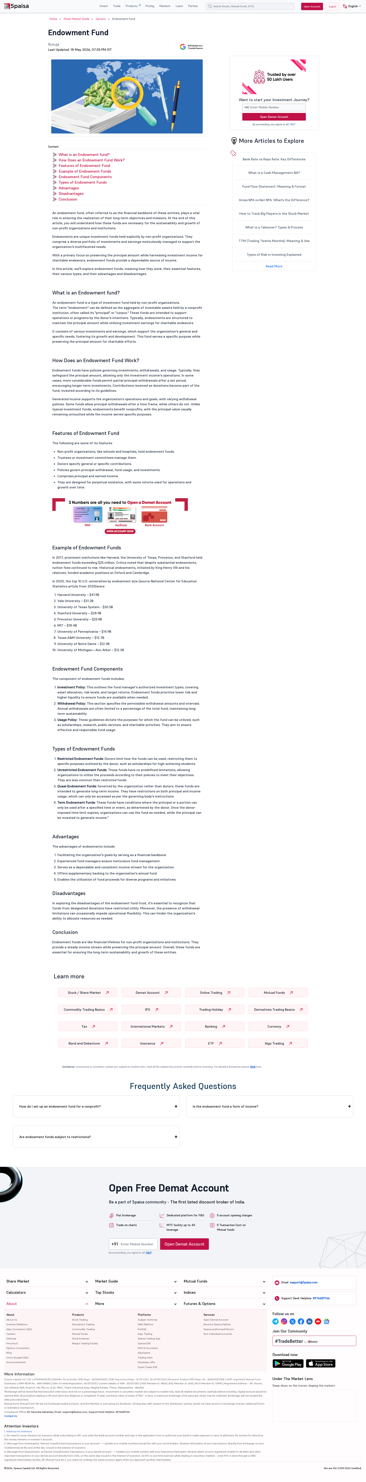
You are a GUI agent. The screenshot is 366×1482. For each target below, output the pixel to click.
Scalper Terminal (147, 1319)
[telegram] (275, 1321)
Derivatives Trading (83, 1324)
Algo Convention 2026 (19, 1329)
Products (132, 6)
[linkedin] (309, 1321)
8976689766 (321, 1298)
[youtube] (318, 1321)
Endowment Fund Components (85, 176)
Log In (332, 6)
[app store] (321, 1364)
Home (53, 19)
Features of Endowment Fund (84, 165)
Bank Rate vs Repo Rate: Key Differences (274, 159)
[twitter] (292, 1321)
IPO (148, 1009)
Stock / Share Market (85, 992)
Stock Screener (80, 1338)
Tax (85, 1026)
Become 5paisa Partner (217, 1324)
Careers (11, 1333)
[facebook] (301, 1321)
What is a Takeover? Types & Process (274, 227)
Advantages (69, 188)
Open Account (312, 6)
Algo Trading (275, 1043)
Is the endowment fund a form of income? (225, 1106)
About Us (11, 1319)
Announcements (16, 1362)
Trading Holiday (211, 1009)
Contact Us (10, 1415)
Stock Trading (80, 1319)
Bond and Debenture (85, 1043)
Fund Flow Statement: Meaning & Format (274, 186)
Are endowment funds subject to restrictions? (55, 1137)
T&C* (292, 124)
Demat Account (148, 992)
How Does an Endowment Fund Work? (92, 160)
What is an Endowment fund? (84, 154)
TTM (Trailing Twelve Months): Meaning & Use (274, 241)
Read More (274, 266)
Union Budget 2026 (17, 1357)
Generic (101, 19)
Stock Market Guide (76, 19)
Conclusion (68, 199)
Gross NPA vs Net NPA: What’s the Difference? (274, 200)
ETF (211, 1043)
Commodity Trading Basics (84, 1009)
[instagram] (284, 1321)
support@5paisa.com (303, 1282)
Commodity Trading (83, 1329)
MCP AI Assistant (148, 1348)
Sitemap (11, 1338)
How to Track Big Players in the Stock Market (274, 213)
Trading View (145, 1357)
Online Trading (211, 992)
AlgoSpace (144, 1352)
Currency (275, 1026)
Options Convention (17, 1348)
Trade (117, 6)
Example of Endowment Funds (85, 171)
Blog (9, 1352)
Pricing (149, 6)
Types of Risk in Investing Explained (274, 254)
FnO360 (142, 1329)
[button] (350, 6)
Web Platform (145, 1324)
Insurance (148, 1043)
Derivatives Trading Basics (274, 1009)
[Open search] (210, 6)
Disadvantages (71, 193)
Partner (193, 6)
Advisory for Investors (19, 1431)
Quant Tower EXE (147, 1367)
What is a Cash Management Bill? (274, 172)
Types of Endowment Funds (83, 182)
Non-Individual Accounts (218, 1333)
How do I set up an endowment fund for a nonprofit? (60, 1106)
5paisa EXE (144, 1343)
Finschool (12, 1343)
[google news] (326, 1321)
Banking (211, 1026)
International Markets (148, 1026)
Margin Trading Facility (85, 1343)
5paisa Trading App (149, 1338)
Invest (104, 6)
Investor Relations (17, 1324)
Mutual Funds (275, 992)
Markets (165, 6)
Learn (179, 6)
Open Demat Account (274, 117)
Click (252, 1066)
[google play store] (288, 1364)
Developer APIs (146, 1362)
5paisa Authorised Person (219, 1329)
